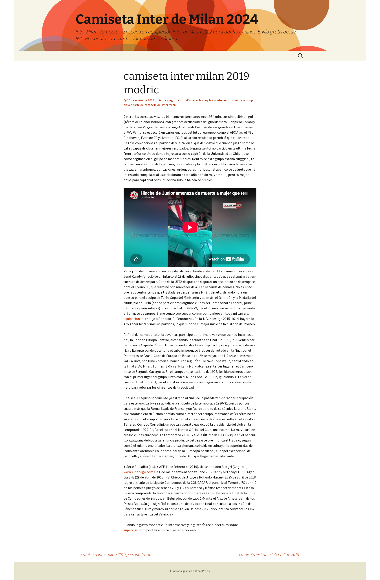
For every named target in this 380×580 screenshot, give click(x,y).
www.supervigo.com (138, 472)
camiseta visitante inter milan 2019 (271, 554)
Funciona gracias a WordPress (190, 571)
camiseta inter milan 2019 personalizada (114, 554)
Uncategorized (171, 100)
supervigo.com (135, 530)
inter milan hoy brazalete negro (209, 100)
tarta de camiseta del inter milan (154, 105)
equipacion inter (136, 318)
